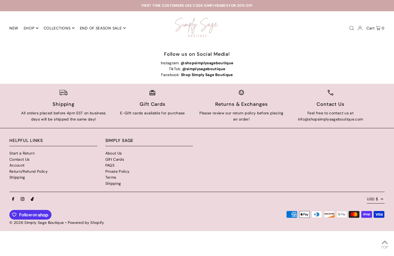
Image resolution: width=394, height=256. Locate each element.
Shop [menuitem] (29, 28)
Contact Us (19, 159)
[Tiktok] (32, 199)
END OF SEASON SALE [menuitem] (101, 28)
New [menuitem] (13, 28)
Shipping (17, 177)
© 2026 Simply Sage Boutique (36, 222)
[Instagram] (22, 199)
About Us (113, 153)
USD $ (372, 199)
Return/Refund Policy (28, 171)
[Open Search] (352, 28)
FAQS (109, 165)
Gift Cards (114, 159)
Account (16, 165)
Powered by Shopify (86, 222)
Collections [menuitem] (57, 28)
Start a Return (22, 153)
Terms (110, 177)
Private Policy (117, 171)
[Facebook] (13, 199)
